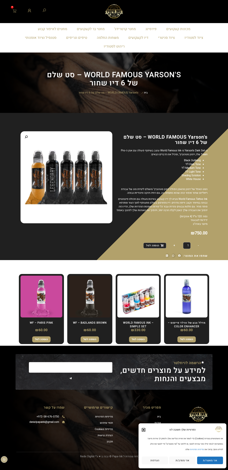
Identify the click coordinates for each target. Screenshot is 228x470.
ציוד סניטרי (166, 37)
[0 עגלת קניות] (15, 11)
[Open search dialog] (44, 11)
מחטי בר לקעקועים (90, 29)
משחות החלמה (108, 37)
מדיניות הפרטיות (197, 449)
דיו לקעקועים (138, 37)
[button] (143, 430)
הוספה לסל (152, 246)
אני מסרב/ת (182, 460)
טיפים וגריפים (76, 37)
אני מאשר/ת (210, 460)
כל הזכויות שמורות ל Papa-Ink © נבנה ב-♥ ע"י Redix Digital (113, 456)
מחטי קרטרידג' (125, 29)
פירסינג (151, 29)
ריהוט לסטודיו (114, 46)
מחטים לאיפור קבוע (52, 29)
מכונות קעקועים (178, 29)
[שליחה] (70, 378)
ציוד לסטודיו (193, 37)
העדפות (154, 460)
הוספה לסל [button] (186, 339)
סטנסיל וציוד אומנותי (40, 37)
